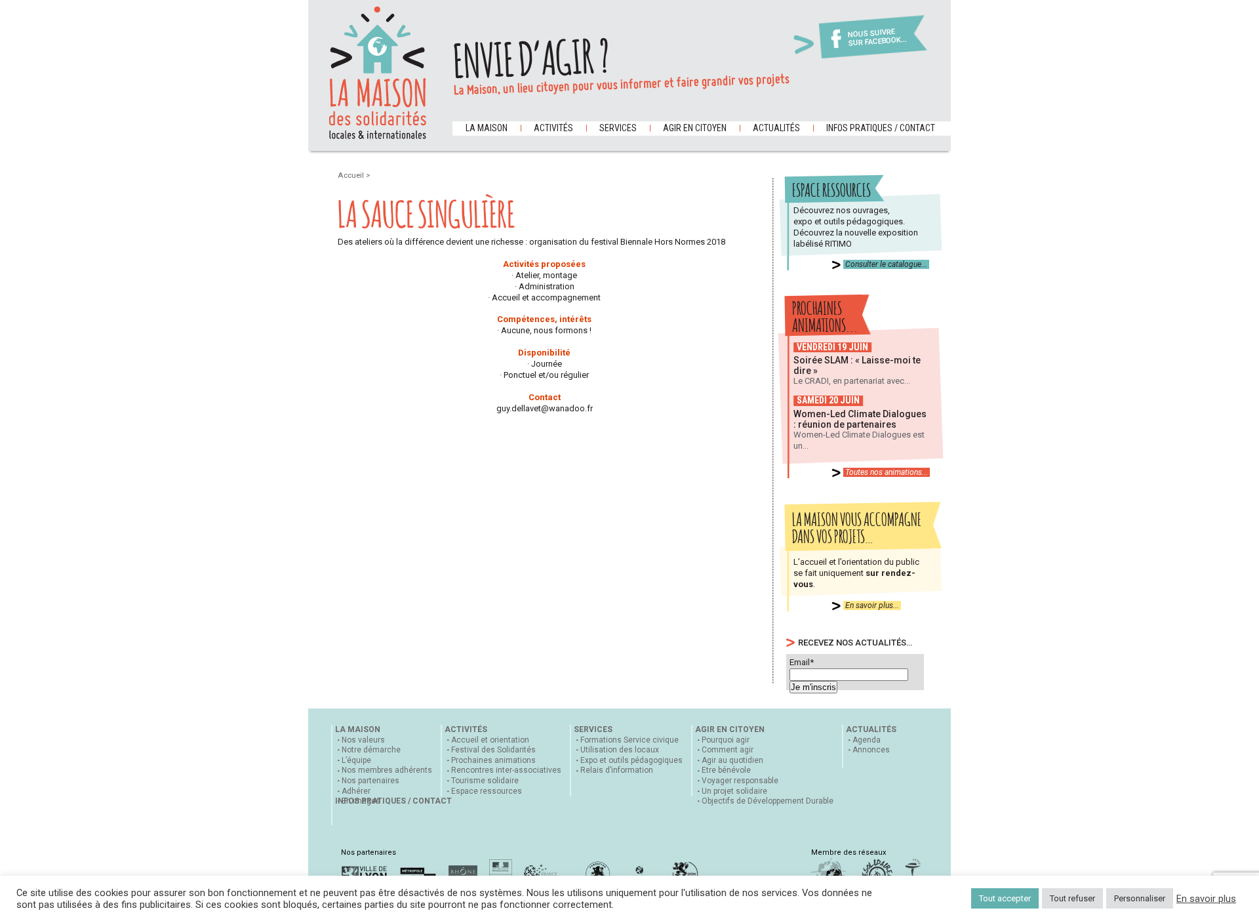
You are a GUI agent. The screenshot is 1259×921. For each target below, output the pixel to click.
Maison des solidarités (377, 73)
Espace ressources (486, 791)
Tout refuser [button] (1072, 898)
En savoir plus (1206, 899)
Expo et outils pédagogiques (631, 760)
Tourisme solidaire (485, 780)
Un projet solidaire (734, 791)
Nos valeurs (363, 740)
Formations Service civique (629, 740)
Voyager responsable (740, 780)
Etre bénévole (726, 770)
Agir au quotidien (732, 760)
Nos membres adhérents (387, 770)
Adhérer (356, 791)
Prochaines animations (493, 760)
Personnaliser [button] (1139, 898)
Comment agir (727, 749)
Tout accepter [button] (1005, 898)
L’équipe (356, 760)
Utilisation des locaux (619, 749)
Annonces (871, 749)
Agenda (866, 740)
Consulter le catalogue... (886, 264)
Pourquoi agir (725, 740)
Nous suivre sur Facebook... (877, 38)
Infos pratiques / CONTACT (880, 128)
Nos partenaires (370, 780)
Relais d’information (616, 770)
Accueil (352, 175)
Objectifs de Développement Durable (767, 801)
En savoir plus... (872, 605)
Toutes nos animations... (886, 472)
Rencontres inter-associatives (506, 770)
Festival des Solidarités (493, 749)
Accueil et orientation (490, 740)
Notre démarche (371, 749)
